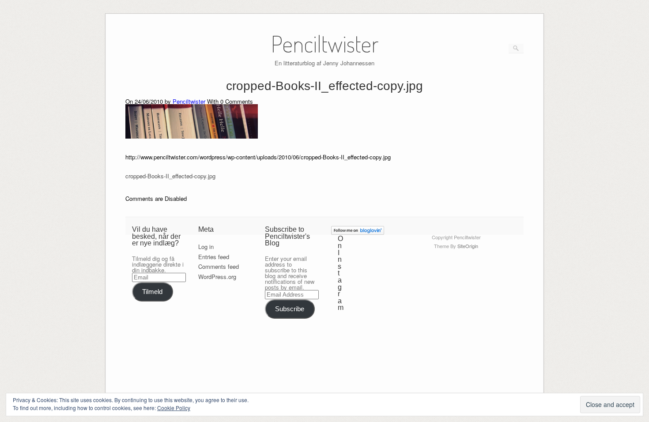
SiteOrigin (467, 245)
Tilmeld (152, 291)
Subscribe (289, 309)
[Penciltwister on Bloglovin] (357, 232)
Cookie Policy (173, 407)
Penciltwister (189, 101)
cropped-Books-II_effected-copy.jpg (170, 176)
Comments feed (218, 266)
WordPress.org (217, 276)
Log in (206, 246)
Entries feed (213, 256)
